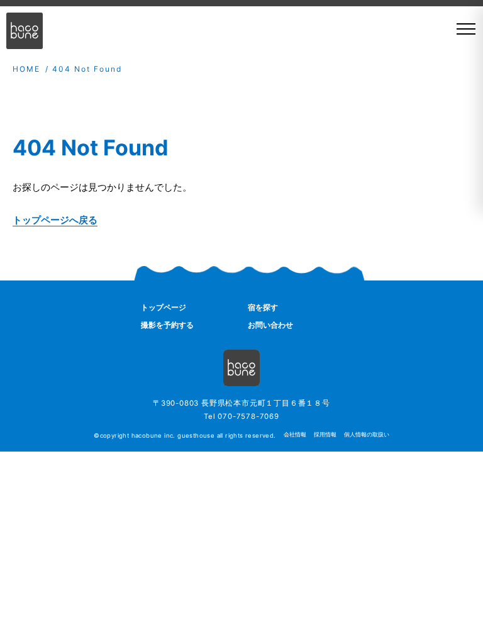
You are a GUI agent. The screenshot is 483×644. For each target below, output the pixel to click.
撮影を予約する (167, 325)
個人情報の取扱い (366, 434)
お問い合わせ (270, 325)
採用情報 (325, 434)
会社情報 (295, 434)
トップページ (163, 307)
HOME (26, 69)
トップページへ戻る (55, 220)
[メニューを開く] (461, 29)
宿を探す (263, 307)
